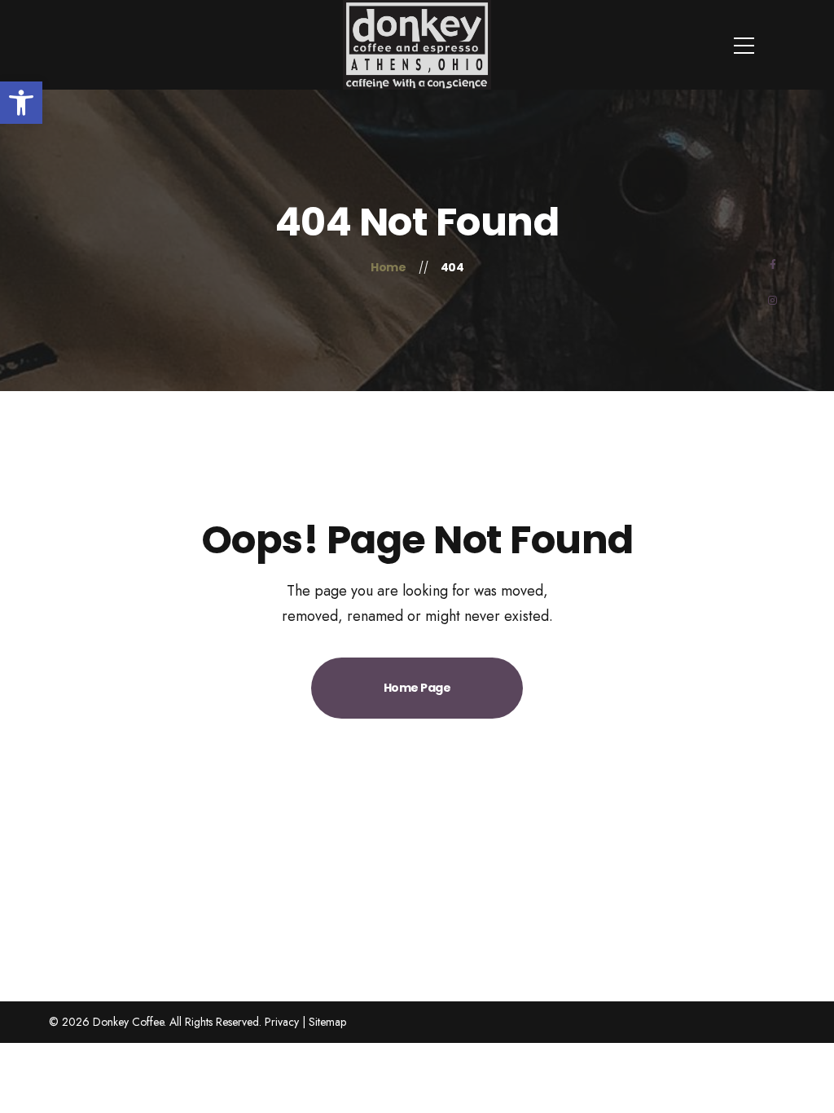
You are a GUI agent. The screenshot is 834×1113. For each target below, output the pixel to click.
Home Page (417, 688)
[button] (21, 102)
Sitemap (327, 1022)
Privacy (282, 1022)
